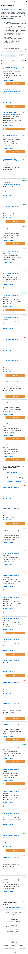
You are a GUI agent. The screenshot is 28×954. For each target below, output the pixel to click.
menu (1, 1)
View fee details (8, 80)
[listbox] (8, 63)
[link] (12, 68)
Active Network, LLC (8, 950)
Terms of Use (14, 948)
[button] (22, 61)
